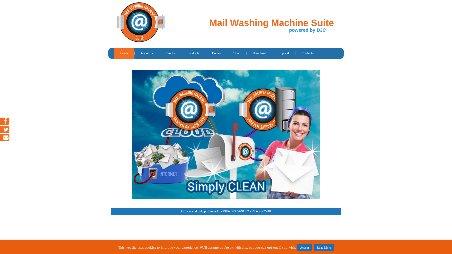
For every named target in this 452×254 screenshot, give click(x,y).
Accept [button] (304, 247)
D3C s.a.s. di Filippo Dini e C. (200, 211)
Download (259, 53)
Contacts (308, 53)
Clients (170, 53)
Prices (216, 53)
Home (124, 53)
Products (193, 53)
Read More (324, 247)
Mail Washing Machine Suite (271, 23)
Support (283, 53)
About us (147, 53)
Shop (236, 53)
